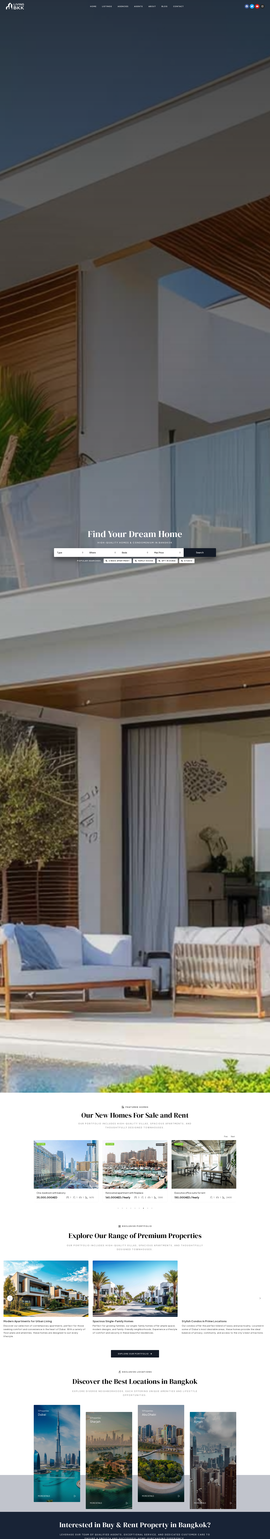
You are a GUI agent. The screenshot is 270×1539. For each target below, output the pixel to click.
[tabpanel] (66, 1171)
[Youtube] (257, 6)
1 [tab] (118, 1208)
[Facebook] (247, 6)
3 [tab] (126, 1208)
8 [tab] (147, 1208)
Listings (107, 6)
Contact (178, 6)
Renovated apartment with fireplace (124, 1192)
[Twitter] (252, 6)
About (152, 6)
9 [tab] (151, 1208)
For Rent (160, 1144)
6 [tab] (139, 1208)
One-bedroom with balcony (51, 1192)
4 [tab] (130, 1208)
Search (200, 552)
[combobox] (70, 552)
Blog (165, 6)
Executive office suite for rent (189, 1192)
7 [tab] (143, 1208)
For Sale (91, 1144)
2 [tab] (122, 1208)
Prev (226, 1136)
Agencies (123, 6)
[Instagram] (262, 6)
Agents (138, 6)
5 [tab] (135, 1208)
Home (93, 6)
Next (233, 1136)
